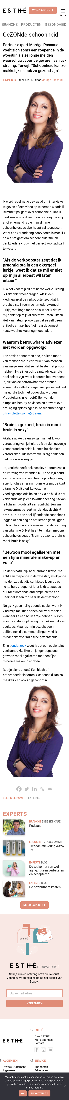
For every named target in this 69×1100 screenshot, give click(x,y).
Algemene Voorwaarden (11, 1072)
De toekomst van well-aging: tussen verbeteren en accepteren (46, 870)
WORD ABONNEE (43, 10)
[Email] (50, 789)
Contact (39, 1043)
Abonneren (41, 1067)
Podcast (35, 825)
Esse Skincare (51, 821)
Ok (22, 1093)
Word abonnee (43, 1039)
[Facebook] (18, 789)
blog (44, 862)
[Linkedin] (34, 789)
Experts (10, 80)
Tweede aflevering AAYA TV (46, 848)
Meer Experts (33, 905)
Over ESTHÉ (42, 1036)
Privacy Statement (14, 1067)
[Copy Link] (42, 789)
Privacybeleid (39, 1093)
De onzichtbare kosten (45, 887)
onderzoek (18, 645)
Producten (31, 24)
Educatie (35, 842)
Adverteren (41, 1070)
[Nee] (64, 1086)
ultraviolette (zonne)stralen (22, 413)
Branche (10, 24)
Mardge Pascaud (52, 80)
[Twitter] (26, 789)
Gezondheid (55, 24)
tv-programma (52, 842)
